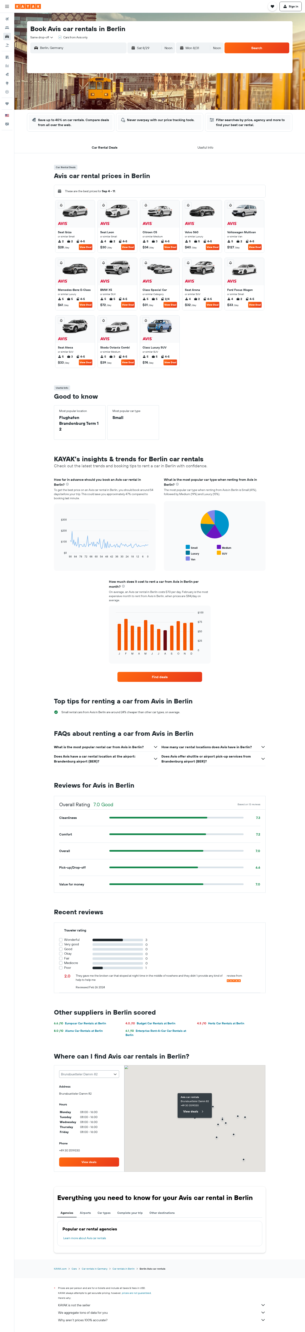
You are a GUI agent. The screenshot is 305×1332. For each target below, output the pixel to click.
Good (68, 949)
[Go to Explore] (7, 83)
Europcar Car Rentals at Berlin (80, 1023)
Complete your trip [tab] (130, 1213)
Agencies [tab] (67, 1213)
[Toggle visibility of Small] (192, 547)
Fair (66, 958)
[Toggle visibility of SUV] (222, 553)
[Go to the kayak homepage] (28, 6)
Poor (67, 968)
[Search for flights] (7, 19)
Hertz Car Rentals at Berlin (220, 1023)
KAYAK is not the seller (74, 1305)
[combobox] (42, 37)
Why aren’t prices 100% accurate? (82, 1320)
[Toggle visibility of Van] (190, 558)
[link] (159, 677)
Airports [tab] (85, 1213)
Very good (71, 944)
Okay (68, 954)
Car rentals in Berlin (123, 1268)
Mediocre (71, 963)
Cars (74, 1268)
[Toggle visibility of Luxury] (192, 553)
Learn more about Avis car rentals (84, 1238)
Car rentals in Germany (94, 1268)
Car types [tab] (104, 1213)
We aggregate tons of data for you (83, 1312)
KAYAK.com (60, 1268)
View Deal (86, 247)
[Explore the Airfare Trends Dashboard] (7, 66)
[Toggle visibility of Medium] (224, 547)
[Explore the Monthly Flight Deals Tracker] (7, 74)
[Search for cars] (7, 36)
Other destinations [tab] (162, 1213)
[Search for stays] (7, 28)
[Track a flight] (7, 92)
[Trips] (7, 104)
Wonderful (72, 940)
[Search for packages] (7, 45)
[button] (7, 6)
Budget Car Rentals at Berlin (150, 1023)
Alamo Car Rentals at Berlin (78, 1031)
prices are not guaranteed (136, 1292)
